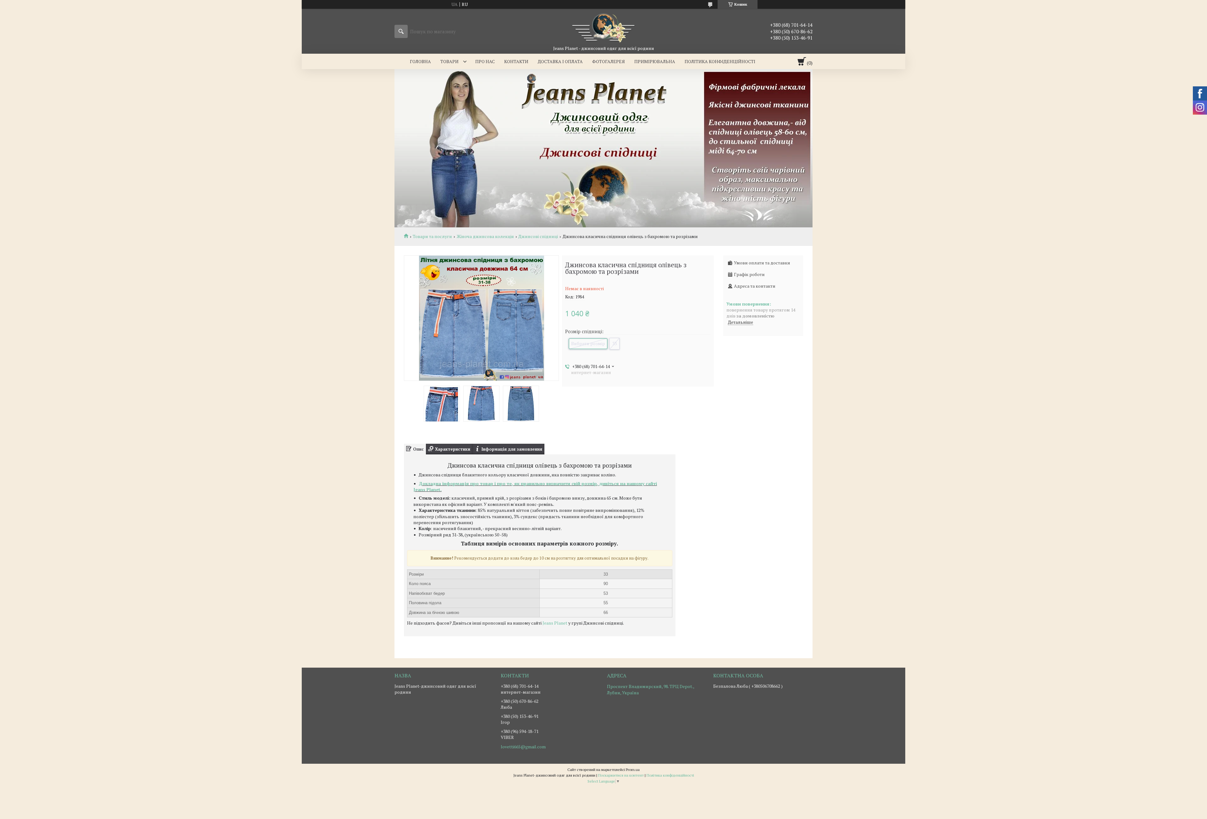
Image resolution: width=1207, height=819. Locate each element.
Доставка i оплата (560, 61)
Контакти (516, 61)
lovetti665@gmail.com (523, 747)
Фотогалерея (608, 61)
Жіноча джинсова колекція (485, 236)
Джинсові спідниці (538, 236)
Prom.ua (633, 769)
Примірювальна (654, 61)
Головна (420, 61)
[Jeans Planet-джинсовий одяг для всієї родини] (603, 27)
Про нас (485, 61)
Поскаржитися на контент (621, 775)
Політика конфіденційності (720, 61)
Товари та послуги (432, 236)
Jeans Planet (555, 623)
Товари (449, 61)
